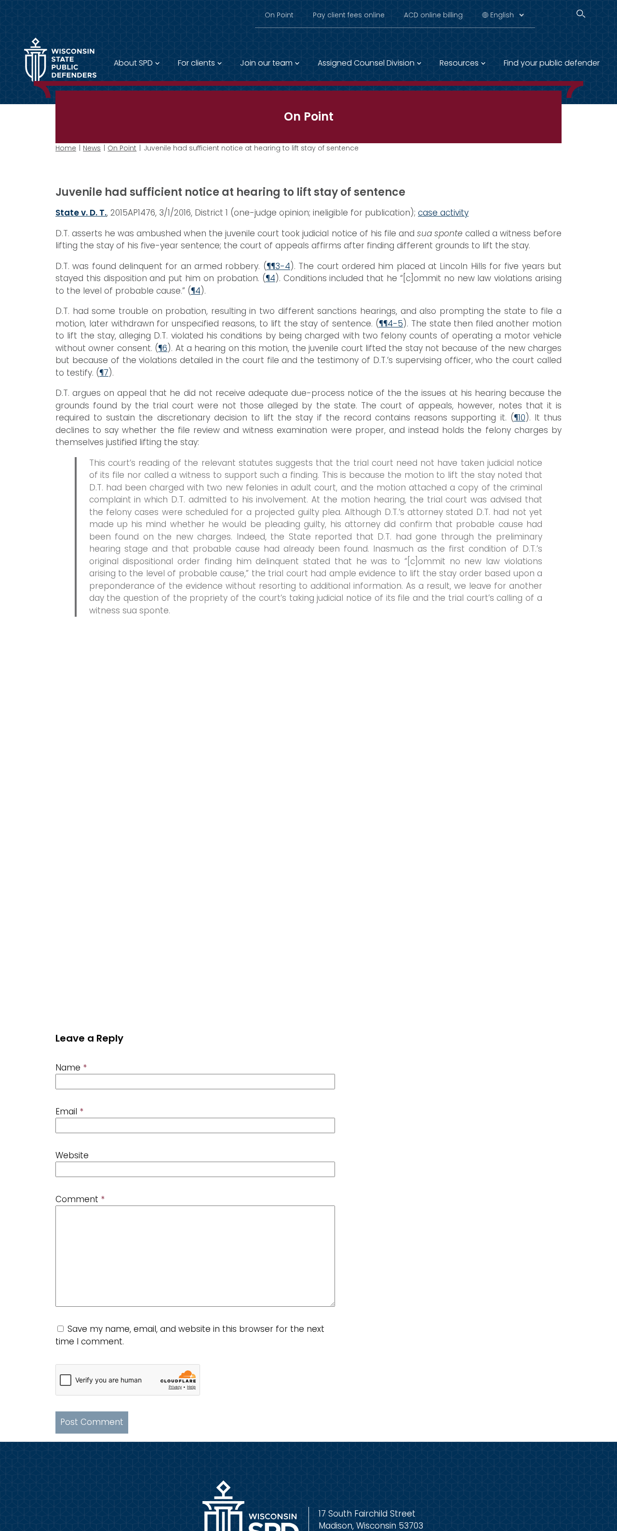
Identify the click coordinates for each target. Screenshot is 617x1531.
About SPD (133, 62)
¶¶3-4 (278, 266)
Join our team (266, 62)
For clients (196, 62)
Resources (459, 62)
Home (65, 148)
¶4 (270, 278)
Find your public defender (552, 62)
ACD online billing (433, 15)
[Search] (581, 14)
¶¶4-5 (391, 323)
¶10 (519, 417)
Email (69, 1111)
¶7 (103, 373)
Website (72, 1155)
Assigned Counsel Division (366, 62)
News (92, 148)
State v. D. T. (81, 212)
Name (71, 1067)
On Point (279, 15)
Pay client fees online (349, 15)
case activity (443, 212)
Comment (80, 1199)
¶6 (162, 348)
